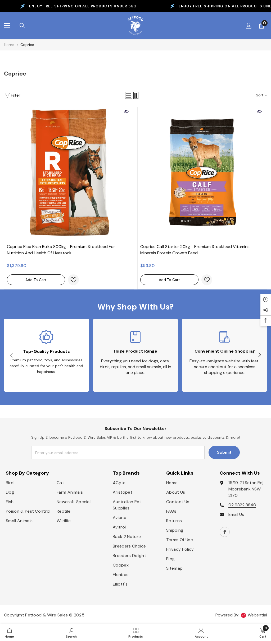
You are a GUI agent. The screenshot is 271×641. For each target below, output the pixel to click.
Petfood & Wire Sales (46, 615)
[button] (128, 95)
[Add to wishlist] (73, 280)
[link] (46, 355)
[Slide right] (259, 355)
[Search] (22, 25)
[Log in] (249, 26)
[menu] (7, 25)
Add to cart (36, 279)
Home (9, 44)
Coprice (27, 44)
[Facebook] (225, 532)
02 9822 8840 (242, 505)
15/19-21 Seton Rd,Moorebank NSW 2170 (245, 489)
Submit (224, 452)
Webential (257, 615)
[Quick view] (126, 111)
